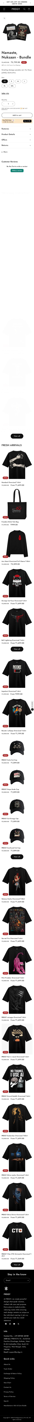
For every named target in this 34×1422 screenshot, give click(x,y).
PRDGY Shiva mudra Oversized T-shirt (15, 1175)
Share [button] (5, 152)
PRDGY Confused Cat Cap (11, 848)
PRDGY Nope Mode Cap (10, 789)
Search (6, 1401)
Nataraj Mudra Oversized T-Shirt (13, 899)
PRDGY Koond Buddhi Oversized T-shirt (16, 1096)
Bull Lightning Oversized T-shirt (13, 640)
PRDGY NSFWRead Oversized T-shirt (15, 234)
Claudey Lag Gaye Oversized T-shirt (14, 273)
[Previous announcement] (4, 3)
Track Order (8, 1369)
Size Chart (7, 1383)
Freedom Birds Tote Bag (10, 522)
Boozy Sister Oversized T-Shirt (12, 350)
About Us (7, 1364)
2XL (12, 86)
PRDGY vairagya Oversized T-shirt (14, 1017)
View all (17, 436)
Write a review (17, 170)
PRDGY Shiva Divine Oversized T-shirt (15, 1215)
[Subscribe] (28, 1280)
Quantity (4, 100)
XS (5, 81)
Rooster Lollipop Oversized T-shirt (14, 731)
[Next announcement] (30, 3)
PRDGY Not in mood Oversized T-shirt (15, 1057)
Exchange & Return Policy (13, 1373)
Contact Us (7, 1387)
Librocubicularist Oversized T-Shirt (14, 390)
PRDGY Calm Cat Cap (9, 760)
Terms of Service (9, 1396)
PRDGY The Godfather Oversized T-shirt (16, 429)
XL (4, 86)
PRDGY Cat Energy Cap (10, 819)
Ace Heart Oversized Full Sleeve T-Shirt (16, 561)
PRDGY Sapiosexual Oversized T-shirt (15, 313)
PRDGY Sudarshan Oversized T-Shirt (15, 1136)
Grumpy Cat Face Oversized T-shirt (14, 601)
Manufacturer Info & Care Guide (15, 1406)
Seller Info (5, 93)
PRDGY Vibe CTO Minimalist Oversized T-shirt (17, 1255)
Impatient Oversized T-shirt (11, 691)
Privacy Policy (8, 1392)
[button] (4, 9)
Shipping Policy (9, 1378)
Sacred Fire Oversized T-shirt (12, 938)
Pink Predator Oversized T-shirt (13, 978)
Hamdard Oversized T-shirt (11, 482)
